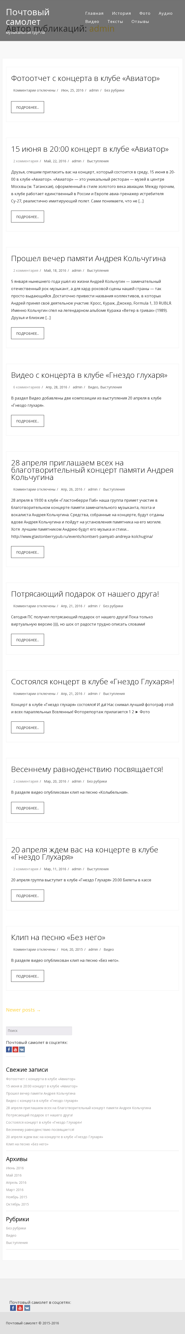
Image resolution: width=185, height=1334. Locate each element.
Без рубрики (114, 90)
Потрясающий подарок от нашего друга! (85, 593)
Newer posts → (23, 1009)
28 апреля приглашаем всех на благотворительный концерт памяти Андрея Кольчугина (92, 469)
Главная (94, 13)
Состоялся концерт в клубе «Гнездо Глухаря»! (92, 681)
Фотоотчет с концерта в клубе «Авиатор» (85, 78)
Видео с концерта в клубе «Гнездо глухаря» (89, 375)
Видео (92, 21)
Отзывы (140, 21)
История (121, 13)
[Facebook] (9, 1049)
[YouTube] (15, 1049)
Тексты (115, 21)
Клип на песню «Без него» (58, 937)
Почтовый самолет (28, 17)
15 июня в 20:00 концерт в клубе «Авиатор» (90, 148)
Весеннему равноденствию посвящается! (87, 769)
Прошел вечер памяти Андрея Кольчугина (88, 258)
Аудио (166, 13)
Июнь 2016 (15, 1168)
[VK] (22, 1049)
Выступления (98, 161)
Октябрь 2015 (17, 1204)
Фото (145, 13)
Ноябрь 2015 (16, 1197)
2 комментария (25, 161)
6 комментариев (26, 387)
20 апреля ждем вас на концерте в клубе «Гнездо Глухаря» (84, 853)
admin (94, 90)
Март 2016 (15, 1189)
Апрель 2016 (16, 1182)
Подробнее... (27, 107)
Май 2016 (14, 1175)
